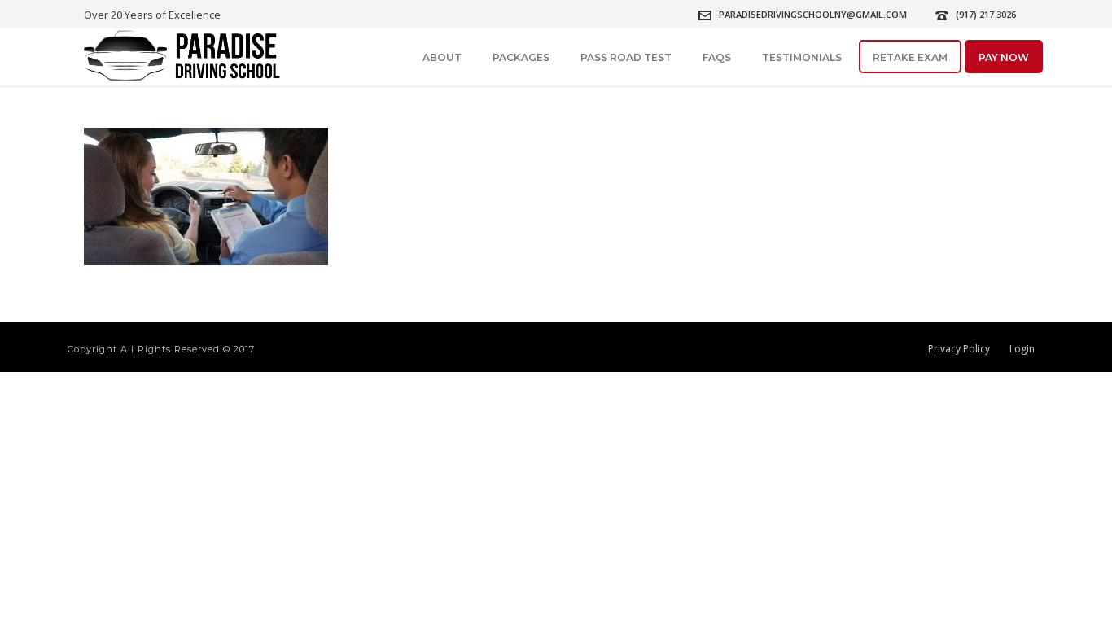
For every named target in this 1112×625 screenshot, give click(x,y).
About (442, 57)
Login (1022, 349)
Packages (521, 57)
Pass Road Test (626, 57)
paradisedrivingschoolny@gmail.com (813, 14)
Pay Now (1003, 57)
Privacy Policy (959, 349)
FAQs (717, 57)
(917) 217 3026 (986, 14)
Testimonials (802, 57)
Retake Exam (910, 57)
